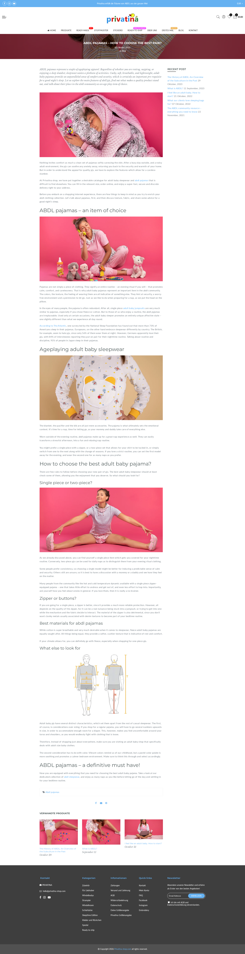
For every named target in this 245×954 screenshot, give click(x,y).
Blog (124, 51)
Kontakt (142, 885)
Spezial (85, 925)
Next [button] (158, 838)
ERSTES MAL (168, 30)
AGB (113, 895)
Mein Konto (144, 890)
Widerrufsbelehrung (119, 900)
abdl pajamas (141, 180)
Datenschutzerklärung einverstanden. (183, 905)
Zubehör (86, 885)
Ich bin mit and (183, 903)
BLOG (181, 30)
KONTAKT (193, 30)
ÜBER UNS (152, 30)
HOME (53, 30)
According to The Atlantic (53, 325)
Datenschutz (116, 905)
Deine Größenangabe (120, 910)
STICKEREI (118, 30)
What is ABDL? (89, 848)
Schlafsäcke (87, 910)
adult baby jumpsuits (134, 308)
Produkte (66, 30)
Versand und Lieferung (120, 890)
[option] (58, 838)
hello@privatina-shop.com (54, 891)
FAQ (141, 895)
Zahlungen (115, 885)
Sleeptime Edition (90, 915)
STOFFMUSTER (101, 30)
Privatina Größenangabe (121, 915)
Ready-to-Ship (135, 30)
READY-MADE (82, 30)
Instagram (143, 905)
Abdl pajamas (52, 792)
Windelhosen (88, 905)
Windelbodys (88, 895)
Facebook (143, 900)
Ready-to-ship (88, 930)
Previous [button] (44, 838)
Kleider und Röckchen (91, 920)
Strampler (86, 900)
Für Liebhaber (88, 890)
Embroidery (144, 910)
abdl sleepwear (71, 776)
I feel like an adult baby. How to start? (143, 843)
